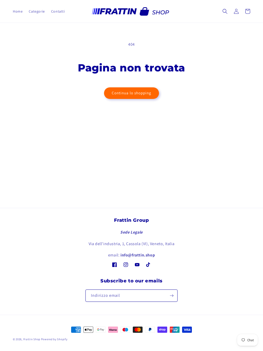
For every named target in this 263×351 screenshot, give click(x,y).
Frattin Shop (31, 339)
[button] (225, 11)
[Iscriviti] (171, 295)
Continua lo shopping (131, 92)
